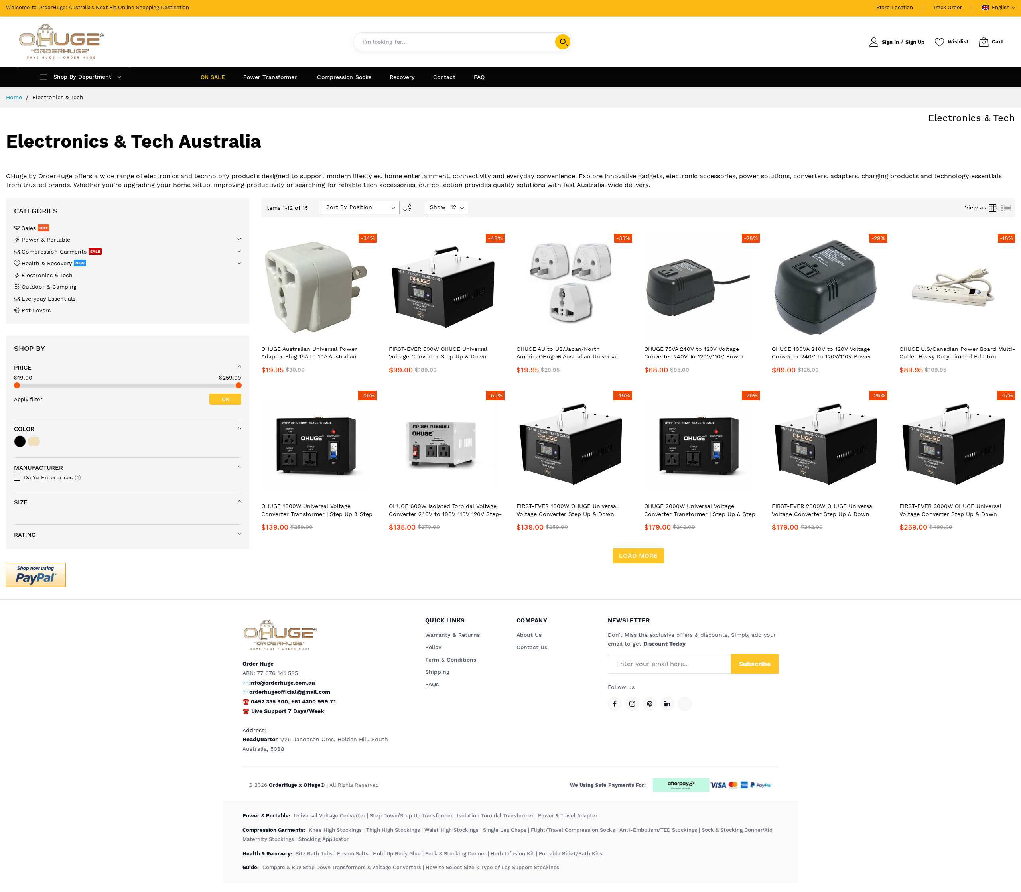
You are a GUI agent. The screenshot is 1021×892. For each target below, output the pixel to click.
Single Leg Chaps (504, 830)
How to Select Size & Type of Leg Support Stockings (492, 867)
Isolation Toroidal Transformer (495, 816)
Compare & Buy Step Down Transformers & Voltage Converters (342, 867)
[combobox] (462, 41)
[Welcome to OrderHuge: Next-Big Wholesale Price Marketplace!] (61, 42)
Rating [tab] (25, 534)
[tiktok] (685, 704)
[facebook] (614, 704)
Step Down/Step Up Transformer (411, 816)
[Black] (20, 441)
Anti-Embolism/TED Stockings (658, 830)
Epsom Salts (353, 854)
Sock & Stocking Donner (455, 854)
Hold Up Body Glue (397, 854)
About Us (529, 635)
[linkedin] (667, 704)
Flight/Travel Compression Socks (573, 830)
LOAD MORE (638, 555)
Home (15, 97)
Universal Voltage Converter (329, 816)
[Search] (562, 41)
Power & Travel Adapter (567, 816)
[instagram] (632, 704)
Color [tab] (24, 429)
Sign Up (914, 42)
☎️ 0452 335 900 (265, 701)
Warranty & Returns (452, 635)
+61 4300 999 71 (313, 701)
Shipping (437, 672)
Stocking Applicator (323, 839)
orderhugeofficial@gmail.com (289, 692)
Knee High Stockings (335, 830)
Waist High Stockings (451, 830)
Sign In (890, 42)
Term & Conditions (450, 659)
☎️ (245, 711)
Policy (433, 647)
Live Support (287, 711)
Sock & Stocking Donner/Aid (737, 830)
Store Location (894, 7)
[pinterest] (649, 704)
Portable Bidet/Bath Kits (570, 854)
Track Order (947, 7)
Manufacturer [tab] (38, 467)
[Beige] (34, 441)
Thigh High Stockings (393, 830)
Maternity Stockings (268, 839)
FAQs (432, 684)
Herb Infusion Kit (512, 854)
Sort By (336, 207)
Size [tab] (21, 502)
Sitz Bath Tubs (314, 854)
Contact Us (531, 647)
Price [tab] (23, 367)
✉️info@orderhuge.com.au (278, 682)
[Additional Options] (36, 574)
